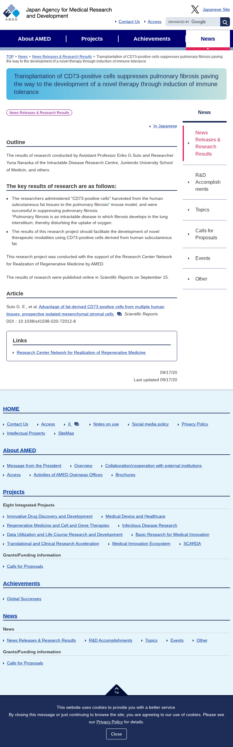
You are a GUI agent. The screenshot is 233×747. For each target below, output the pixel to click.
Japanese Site (216, 9)
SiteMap (66, 433)
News (23, 57)
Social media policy (150, 424)
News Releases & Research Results (62, 57)
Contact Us (129, 21)
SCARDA (192, 543)
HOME (11, 409)
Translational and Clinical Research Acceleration (53, 543)
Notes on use (106, 424)
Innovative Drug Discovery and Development (50, 516)
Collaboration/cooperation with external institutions (153, 465)
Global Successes (24, 598)
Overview (83, 465)
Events (177, 640)
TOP (10, 57)
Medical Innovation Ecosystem (141, 543)
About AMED (19, 450)
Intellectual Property (26, 433)
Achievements (21, 583)
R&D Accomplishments (110, 640)
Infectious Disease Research (149, 525)
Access (154, 21)
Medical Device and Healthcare (135, 516)
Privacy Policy (195, 424)
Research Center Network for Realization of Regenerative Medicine (81, 352)
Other (202, 640)
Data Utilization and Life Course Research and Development (65, 534)
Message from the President (34, 465)
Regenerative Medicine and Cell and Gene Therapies (58, 525)
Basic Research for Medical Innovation (172, 534)
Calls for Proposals (25, 566)
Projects (14, 492)
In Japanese (165, 125)
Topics (151, 640)
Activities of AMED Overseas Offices (68, 474)
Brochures (125, 474)
